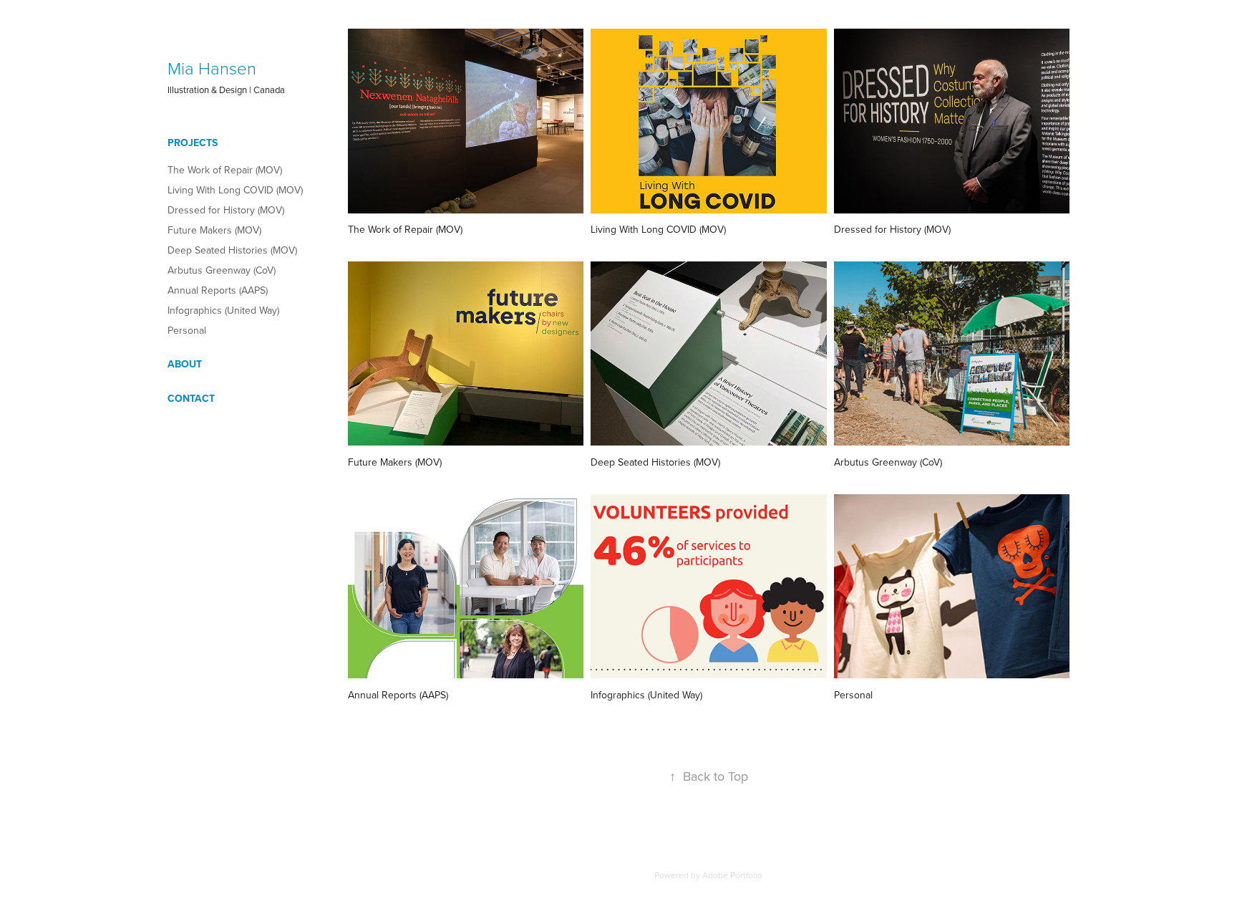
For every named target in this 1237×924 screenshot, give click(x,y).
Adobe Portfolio (732, 875)
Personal (187, 330)
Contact (191, 398)
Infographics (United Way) (223, 310)
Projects (193, 142)
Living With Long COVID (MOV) (235, 190)
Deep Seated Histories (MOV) (232, 250)
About (185, 364)
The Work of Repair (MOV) (225, 170)
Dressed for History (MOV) (226, 210)
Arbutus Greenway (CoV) (222, 270)
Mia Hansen (212, 68)
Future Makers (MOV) (214, 230)
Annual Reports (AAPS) (218, 290)
